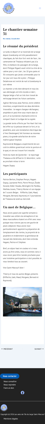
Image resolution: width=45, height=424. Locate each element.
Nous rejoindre (10, 384)
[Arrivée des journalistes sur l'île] (22, 301)
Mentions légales (11, 418)
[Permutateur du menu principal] (40, 8)
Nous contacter (9, 376)
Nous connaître (10, 381)
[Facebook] (22, 392)
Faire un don (9, 388)
